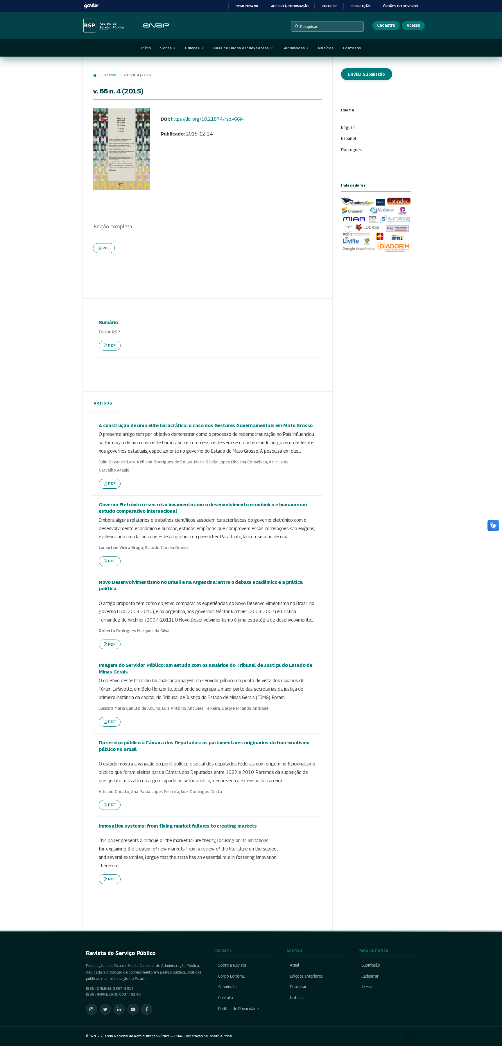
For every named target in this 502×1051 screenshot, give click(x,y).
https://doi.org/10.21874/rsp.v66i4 (207, 119)
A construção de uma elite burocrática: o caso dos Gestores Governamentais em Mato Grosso (206, 425)
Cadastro (386, 25)
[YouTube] (133, 1009)
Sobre (166, 48)
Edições (192, 48)
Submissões (294, 48)
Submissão (227, 987)
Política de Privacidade (238, 1008)
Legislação (360, 6)
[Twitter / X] (105, 1009)
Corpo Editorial (231, 976)
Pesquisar (309, 26)
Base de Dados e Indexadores (241, 48)
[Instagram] (91, 1009)
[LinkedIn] (119, 1009)
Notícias (326, 48)
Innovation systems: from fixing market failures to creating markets (178, 826)
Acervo (110, 75)
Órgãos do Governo (400, 6)
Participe (330, 6)
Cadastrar (370, 976)
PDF (106, 247)
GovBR (91, 6)
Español (348, 138)
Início (146, 48)
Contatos (352, 48)
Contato (225, 997)
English (348, 127)
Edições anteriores (306, 976)
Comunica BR (247, 6)
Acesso (413, 25)
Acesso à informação (290, 6)
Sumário (108, 322)
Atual (294, 965)
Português (351, 149)
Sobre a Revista (232, 965)
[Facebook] (146, 1009)
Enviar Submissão (366, 74)
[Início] (95, 75)
